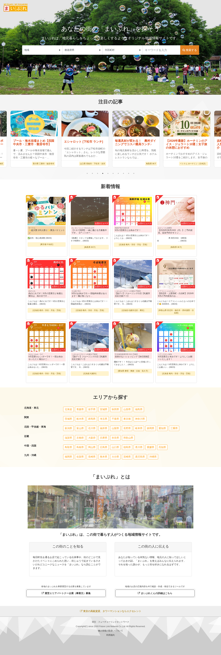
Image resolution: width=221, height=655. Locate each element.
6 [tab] (113, 173)
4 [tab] (102, 173)
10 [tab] (134, 173)
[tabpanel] (136, 139)
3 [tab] (97, 173)
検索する (191, 50)
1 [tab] (87, 173)
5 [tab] (108, 173)
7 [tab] (118, 173)
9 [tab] (128, 173)
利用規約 (110, 635)
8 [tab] (123, 173)
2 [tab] (92, 173)
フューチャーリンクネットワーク (113, 622)
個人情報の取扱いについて (110, 631)
